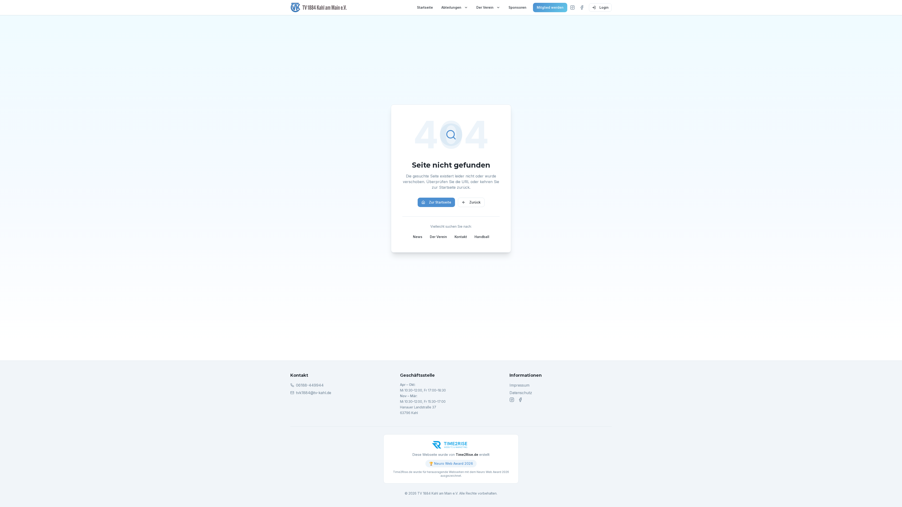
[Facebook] (582, 7)
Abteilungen (451, 7)
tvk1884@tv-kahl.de (313, 392)
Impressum (519, 385)
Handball (481, 237)
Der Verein (485, 7)
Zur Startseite (440, 202)
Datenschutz (520, 392)
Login (604, 7)
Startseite (425, 7)
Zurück (475, 202)
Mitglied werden (550, 7)
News (417, 237)
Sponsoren (517, 7)
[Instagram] (572, 7)
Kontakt (461, 237)
